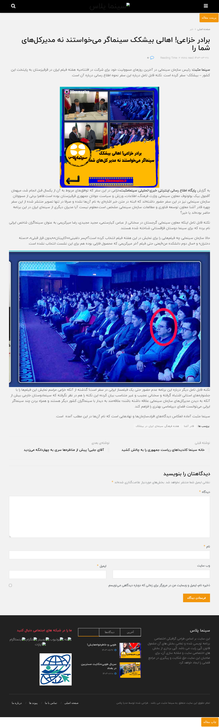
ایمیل (101, 566)
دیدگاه (204, 492)
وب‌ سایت (203, 566)
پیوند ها (33, 703)
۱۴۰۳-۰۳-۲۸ (201, 58)
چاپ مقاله (209, 722)
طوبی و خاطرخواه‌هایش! (101, 645)
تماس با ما (51, 703)
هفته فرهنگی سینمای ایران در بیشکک (157, 426)
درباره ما (17, 703)
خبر (191, 29)
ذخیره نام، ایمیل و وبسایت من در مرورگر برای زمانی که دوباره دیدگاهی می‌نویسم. (159, 585)
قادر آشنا (189, 426)
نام (206, 546)
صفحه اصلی (203, 29)
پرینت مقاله (209, 17)
